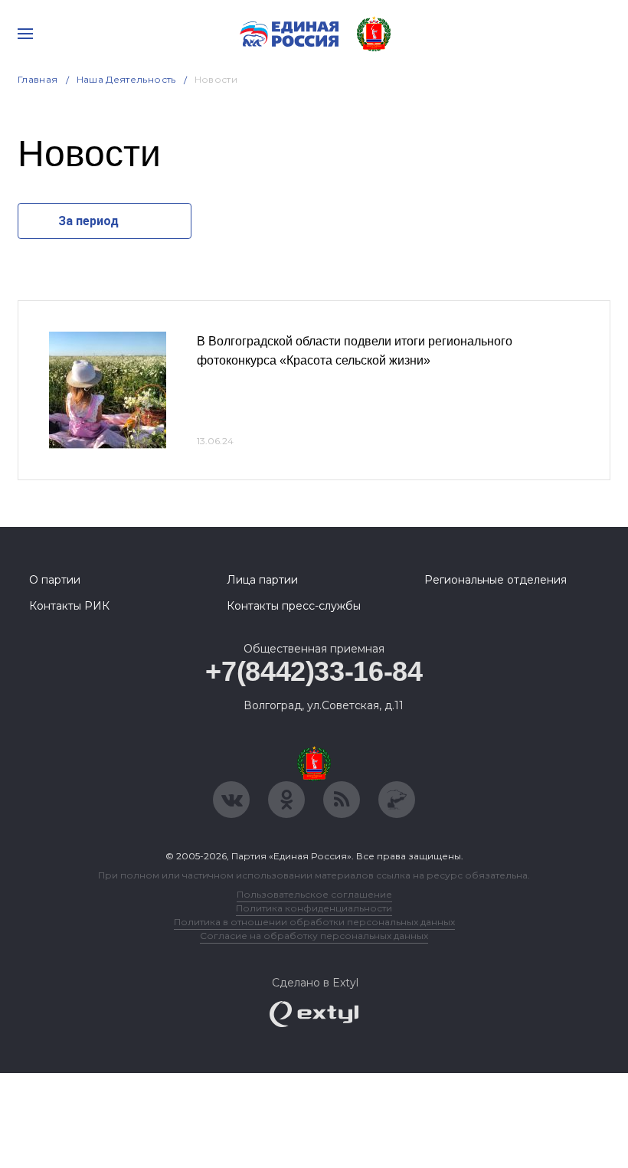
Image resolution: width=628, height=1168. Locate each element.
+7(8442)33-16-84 (313, 671)
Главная (38, 79)
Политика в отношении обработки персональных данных (314, 922)
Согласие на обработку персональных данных (314, 935)
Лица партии (262, 580)
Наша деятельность (126, 79)
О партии (54, 580)
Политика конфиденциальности (314, 908)
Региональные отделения (495, 580)
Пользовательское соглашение (314, 894)
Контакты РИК (69, 606)
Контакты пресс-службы (294, 606)
